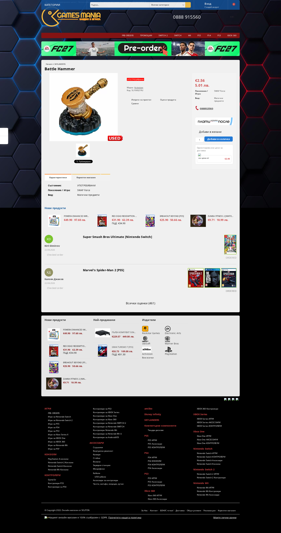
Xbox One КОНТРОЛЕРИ (208, 443)
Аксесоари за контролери (105, 480)
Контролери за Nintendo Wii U (107, 433)
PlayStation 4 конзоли (58, 459)
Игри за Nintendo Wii (58, 445)
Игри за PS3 (53, 431)
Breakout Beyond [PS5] (172, 216)
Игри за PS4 (53, 427)
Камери (96, 454)
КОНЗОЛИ (51, 454)
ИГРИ (48, 408)
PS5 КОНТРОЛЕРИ (156, 447)
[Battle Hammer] (83, 140)
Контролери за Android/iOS (106, 437)
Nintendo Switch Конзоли (60, 466)
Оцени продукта (168, 99)
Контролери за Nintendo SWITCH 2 (109, 423)
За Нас (144, 510)
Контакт (154, 510)
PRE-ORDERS (54, 413)
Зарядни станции (101, 465)
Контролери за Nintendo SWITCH (108, 426)
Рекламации (209, 510)
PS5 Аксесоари (155, 443)
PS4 (146, 452)
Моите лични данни (224, 517)
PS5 (146, 435)
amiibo (148, 408)
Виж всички (148, 357)
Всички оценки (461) (140, 303)
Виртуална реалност (103, 451)
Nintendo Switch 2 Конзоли (60, 462)
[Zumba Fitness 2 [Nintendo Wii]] (198, 221)
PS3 (146, 473)
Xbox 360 (149, 490)
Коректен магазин (86, 177)
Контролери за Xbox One (105, 416)
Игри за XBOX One (56, 438)
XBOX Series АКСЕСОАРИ (209, 422)
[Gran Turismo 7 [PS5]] (102, 351)
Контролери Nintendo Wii (105, 430)
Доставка (180, 510)
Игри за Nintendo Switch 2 (60, 420)
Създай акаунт (212, 7)
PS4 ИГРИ (152, 457)
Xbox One (198, 431)
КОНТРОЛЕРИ (53, 475)
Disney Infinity (152, 414)
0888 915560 (187, 17)
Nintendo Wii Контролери (209, 491)
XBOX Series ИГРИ (205, 418)
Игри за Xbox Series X (58, 434)
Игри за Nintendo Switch (59, 416)
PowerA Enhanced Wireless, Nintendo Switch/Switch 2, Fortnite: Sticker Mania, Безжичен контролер (76, 216)
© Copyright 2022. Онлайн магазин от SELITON (67, 510)
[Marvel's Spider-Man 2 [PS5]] (195, 280)
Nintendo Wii (200, 483)
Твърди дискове (156, 430)
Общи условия (194, 510)
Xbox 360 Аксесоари (157, 499)
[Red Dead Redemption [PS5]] (102, 221)
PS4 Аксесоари (155, 468)
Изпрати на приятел (141, 99)
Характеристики (58, 177)
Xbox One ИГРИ (204, 436)
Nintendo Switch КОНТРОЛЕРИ (211, 456)
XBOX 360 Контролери (207, 408)
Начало (49, 64)
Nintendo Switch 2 (203, 469)
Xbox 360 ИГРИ (155, 495)
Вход (208, 3)
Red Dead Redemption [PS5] (124, 216)
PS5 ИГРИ (152, 440)
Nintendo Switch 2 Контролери (211, 477)
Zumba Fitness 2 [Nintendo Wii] (220, 216)
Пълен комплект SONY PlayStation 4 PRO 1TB (124, 332)
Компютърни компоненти (160, 425)
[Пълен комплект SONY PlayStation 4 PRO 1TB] (102, 334)
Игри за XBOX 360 (56, 441)
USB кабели (100, 476)
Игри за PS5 (53, 423)
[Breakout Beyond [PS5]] (150, 221)
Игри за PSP (53, 448)
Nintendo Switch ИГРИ (207, 453)
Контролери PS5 (56, 483)
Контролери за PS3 (102, 408)
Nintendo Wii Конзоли (58, 469)
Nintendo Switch (202, 448)
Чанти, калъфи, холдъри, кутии (108, 484)
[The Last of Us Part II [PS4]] (212, 280)
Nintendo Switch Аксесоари (209, 460)
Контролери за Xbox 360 (104, 419)
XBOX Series (200, 414)
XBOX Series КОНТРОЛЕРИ (209, 426)
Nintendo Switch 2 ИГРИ (208, 474)
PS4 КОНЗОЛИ (154, 461)
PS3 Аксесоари (155, 481)
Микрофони (99, 468)
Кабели (96, 473)
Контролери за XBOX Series (106, 412)
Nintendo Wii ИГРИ (205, 487)
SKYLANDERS (60, 64)
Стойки (96, 458)
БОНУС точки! (166, 510)
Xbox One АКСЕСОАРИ (207, 439)
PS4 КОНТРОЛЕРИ (156, 464)
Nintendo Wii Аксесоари (208, 494)
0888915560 (206, 108)
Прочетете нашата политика (124, 517)
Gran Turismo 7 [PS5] (122, 347)
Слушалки (98, 447)
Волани (96, 461)
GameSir (52, 479)
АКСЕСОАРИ (97, 442)
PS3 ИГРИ (152, 478)
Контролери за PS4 (57, 486)
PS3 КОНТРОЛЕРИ (156, 485)
